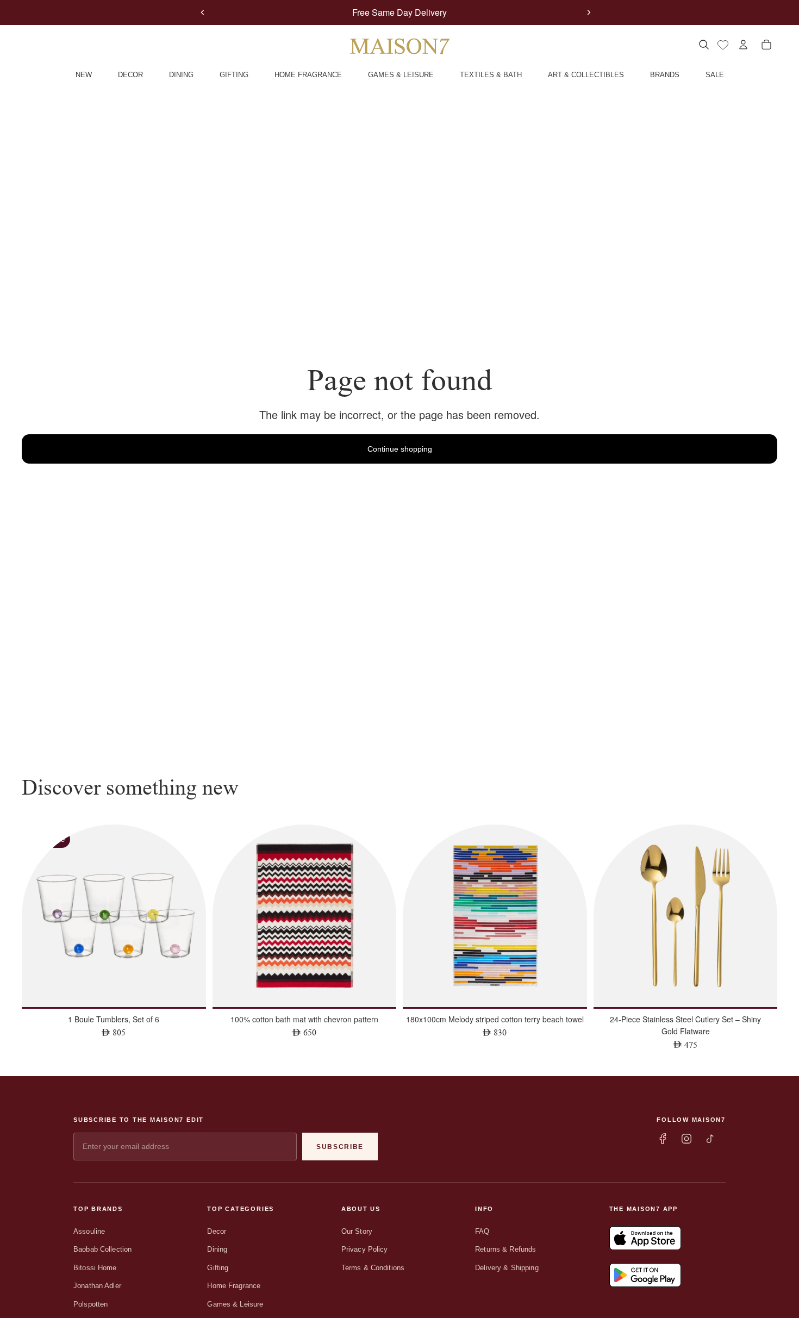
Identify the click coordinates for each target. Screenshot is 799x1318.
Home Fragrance (233, 1286)
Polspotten (90, 1304)
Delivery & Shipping (506, 1268)
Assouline (89, 1231)
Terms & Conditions (372, 1268)
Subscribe (340, 1147)
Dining (217, 1249)
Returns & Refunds (505, 1249)
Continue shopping (399, 449)
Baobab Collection (102, 1249)
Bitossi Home (95, 1268)
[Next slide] (589, 12)
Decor (216, 1231)
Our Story (356, 1231)
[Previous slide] (202, 12)
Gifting (217, 1268)
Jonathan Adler (97, 1286)
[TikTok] (710, 1139)
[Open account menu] (743, 45)
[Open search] (703, 45)
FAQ (482, 1231)
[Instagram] (686, 1139)
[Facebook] (663, 1139)
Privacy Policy (364, 1249)
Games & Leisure (235, 1304)
